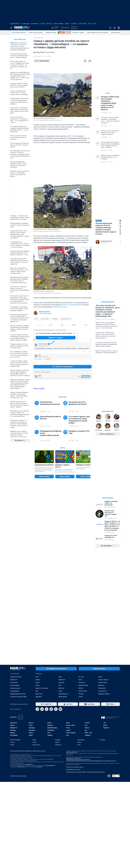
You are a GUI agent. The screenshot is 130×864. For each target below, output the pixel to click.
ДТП (36, 319)
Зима (60, 677)
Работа (81, 688)
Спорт (100, 677)
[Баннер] (64, 32)
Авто (37, 677)
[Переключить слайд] (89, 457)
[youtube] (60, 709)
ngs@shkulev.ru (29, 764)
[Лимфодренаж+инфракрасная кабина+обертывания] (37, 436)
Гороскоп (74, 23)
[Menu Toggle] (11, 27)
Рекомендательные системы (73, 769)
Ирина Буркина (44, 312)
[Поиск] (110, 27)
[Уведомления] (114, 27)
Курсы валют (82, 23)
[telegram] (37, 709)
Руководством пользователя (73, 758)
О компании (14, 682)
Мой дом (61, 688)
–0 (89, 351)
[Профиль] (119, 27)
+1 (84, 362)
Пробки (65, 28)
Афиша (67, 23)
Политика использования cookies (74, 767)
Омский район (45, 319)
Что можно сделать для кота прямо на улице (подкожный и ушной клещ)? (79, 419)
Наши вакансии (15, 688)
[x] (56, 709)
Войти (39, 377)
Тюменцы (55, 319)
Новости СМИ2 (39, 388)
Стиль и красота (103, 679)
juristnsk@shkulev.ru (50, 765)
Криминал (62, 679)
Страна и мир (102, 682)
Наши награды (14, 685)
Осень (80, 679)
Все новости (20, 39)
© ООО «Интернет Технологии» (18, 776)
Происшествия (83, 685)
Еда (37, 691)
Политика (82, 682)
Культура (61, 682)
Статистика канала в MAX (18, 696)
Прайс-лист (13, 679)
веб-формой (39, 766)
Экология (101, 685)
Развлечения (83, 691)
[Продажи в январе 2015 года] (66, 436)
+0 (84, 351)
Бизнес (38, 679)
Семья (81, 696)
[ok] (46, 709)
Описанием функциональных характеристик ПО (78, 759)
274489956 (41, 344)
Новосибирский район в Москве (50, 417)
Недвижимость (15, 23)
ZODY (94, 23)
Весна (37, 682)
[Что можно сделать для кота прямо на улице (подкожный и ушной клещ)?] (66, 421)
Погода (42, 23)
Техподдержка (14, 691)
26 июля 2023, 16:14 (39, 56)
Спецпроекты (102, 691)
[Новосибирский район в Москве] (37, 421)
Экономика (102, 688)
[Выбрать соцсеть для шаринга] (90, 61)
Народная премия (103, 694)
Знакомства (35, 23)
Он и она (81, 677)
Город (37, 685)
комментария (43, 61)
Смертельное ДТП (66, 319)
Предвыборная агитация (18, 694)
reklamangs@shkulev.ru (71, 752)
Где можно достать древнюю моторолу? (78, 403)
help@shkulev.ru (22, 766)
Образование (63, 696)
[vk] (42, 709)
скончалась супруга (60, 307)
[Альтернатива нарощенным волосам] (37, 407)
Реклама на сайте (15, 677)
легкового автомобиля (69, 305)
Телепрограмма (58, 23)
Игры (90, 23)
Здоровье (39, 696)
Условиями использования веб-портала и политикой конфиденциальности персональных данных (91, 761)
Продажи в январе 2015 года (79, 432)
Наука (60, 691)
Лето (60, 685)
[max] (51, 709)
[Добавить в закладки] (85, 61)
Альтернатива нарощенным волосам (50, 403)
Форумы (49, 23)
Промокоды (25, 23)
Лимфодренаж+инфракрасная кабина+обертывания (50, 433)
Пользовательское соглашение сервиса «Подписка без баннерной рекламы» (85, 772)
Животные (39, 694)
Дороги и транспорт (42, 688)
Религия (81, 694)
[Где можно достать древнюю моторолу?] (66, 407)
